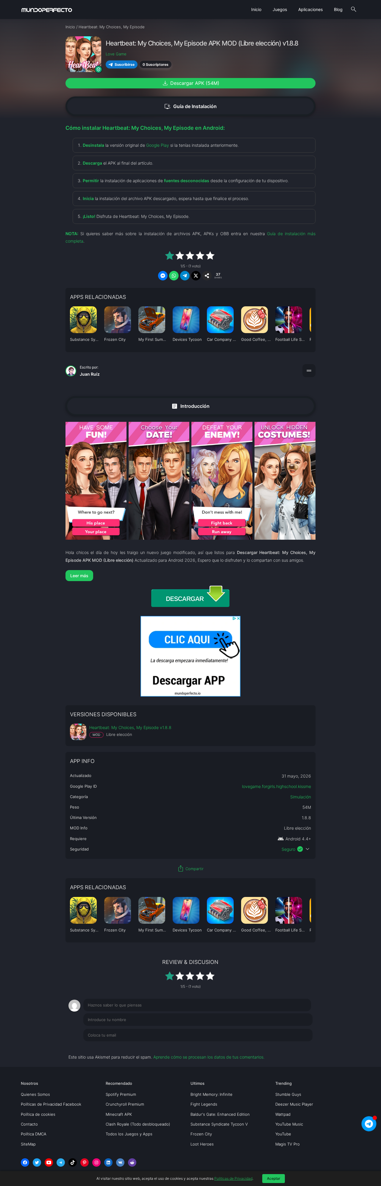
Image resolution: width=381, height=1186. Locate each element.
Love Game (116, 54)
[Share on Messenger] (163, 275)
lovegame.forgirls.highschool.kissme (276, 786)
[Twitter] (37, 1162)
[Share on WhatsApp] (174, 275)
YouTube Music (289, 1124)
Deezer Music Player (294, 1104)
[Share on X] (196, 275)
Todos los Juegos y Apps (129, 1134)
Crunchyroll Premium (125, 1104)
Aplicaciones (310, 9)
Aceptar (273, 1178)
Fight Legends (203, 1104)
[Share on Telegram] (185, 275)
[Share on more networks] (207, 275)
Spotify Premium (121, 1094)
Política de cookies (38, 1114)
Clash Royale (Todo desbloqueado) (138, 1124)
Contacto (29, 1124)
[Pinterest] (84, 1162)
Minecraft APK (119, 1114)
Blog (338, 9)
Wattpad (283, 1114)
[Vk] (120, 1162)
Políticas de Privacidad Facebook (51, 1104)
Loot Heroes (202, 1144)
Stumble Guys (288, 1094)
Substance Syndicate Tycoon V (219, 1124)
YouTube (283, 1134)
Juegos (280, 9)
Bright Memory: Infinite (211, 1094)
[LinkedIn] (108, 1162)
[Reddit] (132, 1162)
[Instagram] (96, 1162)
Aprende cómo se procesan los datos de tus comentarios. (209, 1056)
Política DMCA (33, 1134)
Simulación (300, 796)
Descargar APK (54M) (190, 83)
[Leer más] (190, 575)
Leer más (79, 575)
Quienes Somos (35, 1094)
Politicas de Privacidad (233, 1178)
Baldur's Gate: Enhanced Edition (220, 1114)
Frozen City (201, 1134)
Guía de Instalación (190, 106)
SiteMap (28, 1144)
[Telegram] (61, 1162)
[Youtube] (49, 1162)
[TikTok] (72, 1162)
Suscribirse (124, 64)
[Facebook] (25, 1162)
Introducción (190, 406)
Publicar (297, 1047)
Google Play (157, 145)
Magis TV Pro (287, 1144)
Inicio (256, 9)
